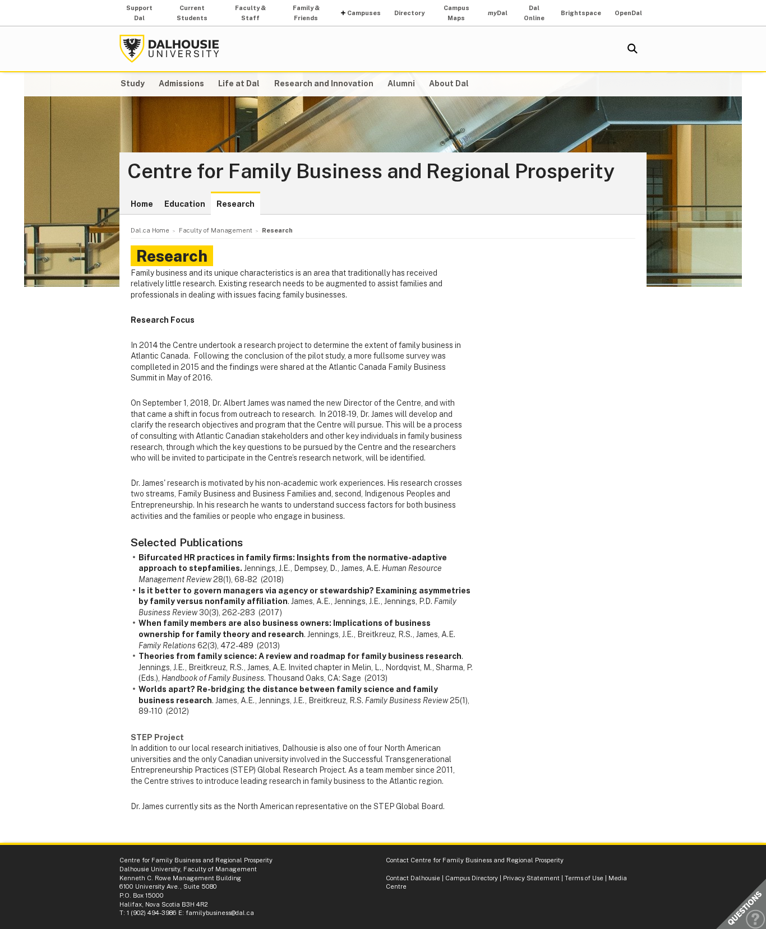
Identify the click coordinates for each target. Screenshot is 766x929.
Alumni (401, 83)
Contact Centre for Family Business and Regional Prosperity (475, 860)
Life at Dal (239, 83)
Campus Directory (471, 878)
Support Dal (139, 12)
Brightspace (581, 13)
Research (235, 203)
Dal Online (534, 12)
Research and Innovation (323, 83)
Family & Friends (306, 12)
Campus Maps (456, 12)
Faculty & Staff (250, 12)
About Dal (449, 83)
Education (184, 203)
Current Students (192, 12)
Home (142, 203)
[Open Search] (633, 49)
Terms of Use (584, 878)
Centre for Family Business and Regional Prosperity (371, 171)
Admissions (181, 83)
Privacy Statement (531, 878)
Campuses (364, 13)
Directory (409, 13)
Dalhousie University (169, 49)
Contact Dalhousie (413, 878)
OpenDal (628, 13)
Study (133, 83)
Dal (497, 13)
